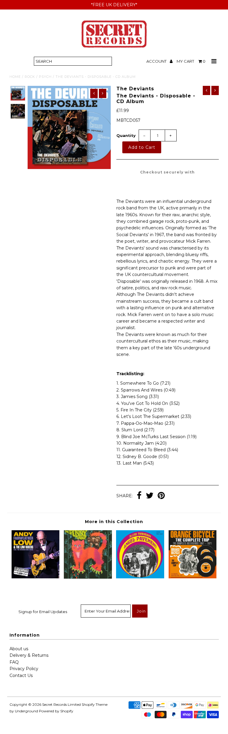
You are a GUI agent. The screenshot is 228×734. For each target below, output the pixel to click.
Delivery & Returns (29, 655)
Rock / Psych (38, 77)
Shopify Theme (94, 704)
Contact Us (21, 675)
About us (19, 648)
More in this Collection (114, 521)
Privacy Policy (24, 668)
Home (15, 77)
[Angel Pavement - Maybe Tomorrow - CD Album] (140, 577)
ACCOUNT (156, 61)
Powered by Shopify (56, 711)
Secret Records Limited (61, 704)
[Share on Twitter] (149, 496)
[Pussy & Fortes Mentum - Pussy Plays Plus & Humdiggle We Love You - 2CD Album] (88, 577)
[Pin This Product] (161, 496)
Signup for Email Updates (42, 611)
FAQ (14, 662)
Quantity (126, 135)
